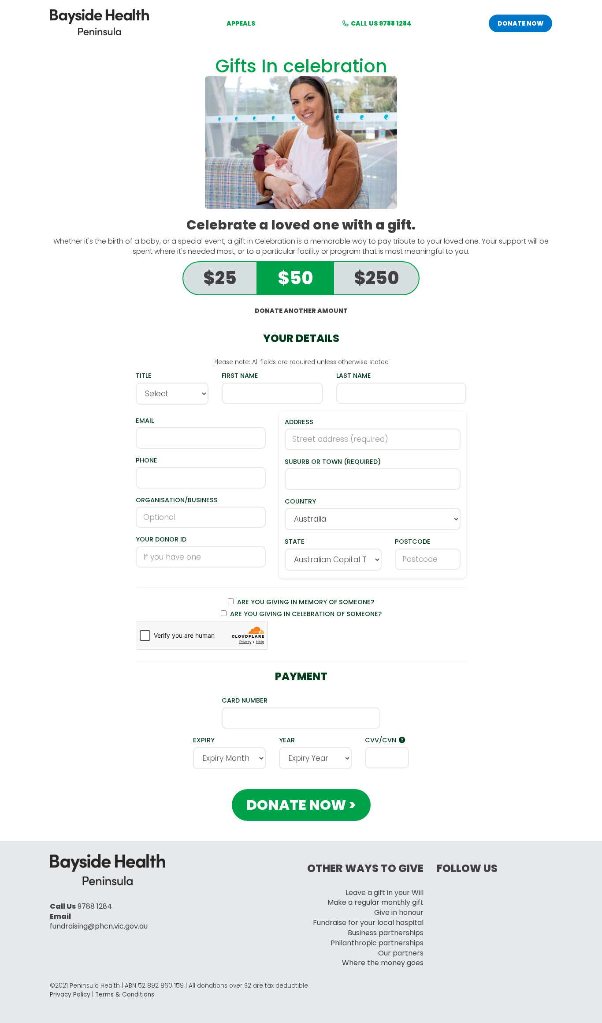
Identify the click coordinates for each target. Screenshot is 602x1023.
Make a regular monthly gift (375, 902)
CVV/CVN (381, 740)
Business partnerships (386, 933)
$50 (295, 278)
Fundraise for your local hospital (368, 923)
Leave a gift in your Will (385, 893)
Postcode (413, 541)
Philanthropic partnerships (377, 943)
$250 (376, 278)
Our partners (401, 953)
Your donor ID (161, 539)
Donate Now (520, 23)
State (295, 541)
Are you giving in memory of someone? (304, 602)
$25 (220, 278)
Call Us (380, 23)
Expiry (204, 740)
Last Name (353, 375)
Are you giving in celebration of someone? (304, 613)
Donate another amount (301, 310)
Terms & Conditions (124, 994)
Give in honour (399, 912)
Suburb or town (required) (333, 461)
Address (299, 421)
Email (145, 420)
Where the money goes (383, 963)
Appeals (241, 23)
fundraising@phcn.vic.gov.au (99, 926)
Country (300, 501)
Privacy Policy (70, 994)
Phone (146, 460)
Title (144, 375)
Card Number (245, 700)
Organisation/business (177, 500)
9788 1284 (95, 906)
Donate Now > (301, 805)
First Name (240, 375)
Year (287, 740)
